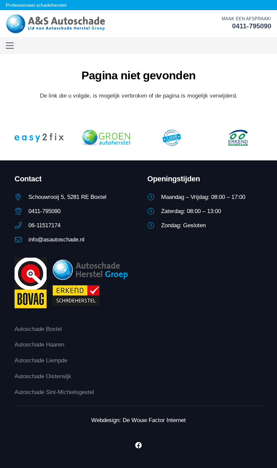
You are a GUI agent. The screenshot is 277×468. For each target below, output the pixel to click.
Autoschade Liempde (41, 360)
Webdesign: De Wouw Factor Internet (138, 420)
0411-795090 (44, 211)
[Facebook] (138, 445)
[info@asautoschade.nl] (21, 239)
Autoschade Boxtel (38, 329)
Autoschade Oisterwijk (43, 376)
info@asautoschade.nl (56, 239)
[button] (9, 46)
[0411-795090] (21, 211)
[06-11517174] (21, 225)
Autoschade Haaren (39, 344)
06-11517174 (44, 225)
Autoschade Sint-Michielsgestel (54, 392)
